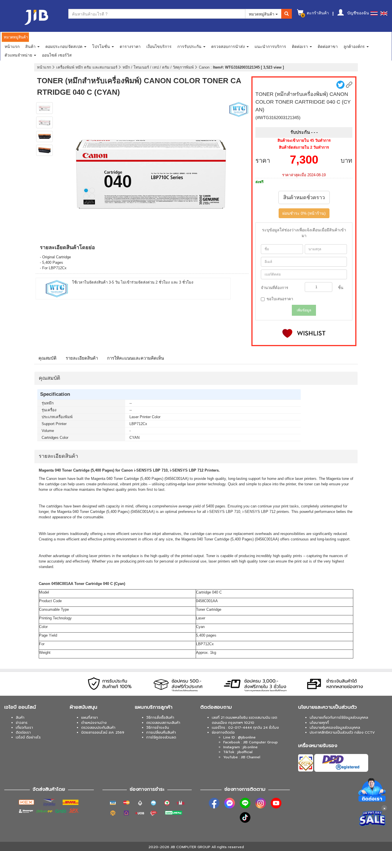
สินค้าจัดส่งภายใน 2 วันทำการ (304, 147)
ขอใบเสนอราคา (280, 299)
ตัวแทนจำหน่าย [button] (19, 55)
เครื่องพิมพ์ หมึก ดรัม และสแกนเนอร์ (87, 67)
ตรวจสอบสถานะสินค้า (163, 722)
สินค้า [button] (31, 46)
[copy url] (349, 84)
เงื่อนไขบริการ (159, 46)
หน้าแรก (12, 46)
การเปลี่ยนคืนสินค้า (161, 732)
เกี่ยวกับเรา (24, 727)
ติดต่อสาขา (328, 46)
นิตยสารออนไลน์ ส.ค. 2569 (102, 732)
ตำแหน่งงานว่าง (94, 722)
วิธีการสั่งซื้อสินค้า (160, 717)
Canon (205, 67)
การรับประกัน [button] (190, 46)
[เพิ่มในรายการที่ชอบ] (304, 333)
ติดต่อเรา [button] (300, 46)
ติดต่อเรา (23, 732)
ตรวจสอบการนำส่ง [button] (228, 46)
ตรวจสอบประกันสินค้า (98, 727)
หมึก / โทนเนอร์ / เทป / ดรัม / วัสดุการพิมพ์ (159, 67)
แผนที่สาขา (89, 717)
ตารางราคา (130, 46)
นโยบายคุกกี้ (319, 722)
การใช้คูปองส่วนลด (161, 737)
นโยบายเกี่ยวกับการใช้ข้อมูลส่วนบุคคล (339, 717)
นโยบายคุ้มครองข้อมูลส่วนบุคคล (335, 727)
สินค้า (20, 717)
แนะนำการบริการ (270, 46)
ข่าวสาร (22, 722)
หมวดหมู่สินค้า (262, 14)
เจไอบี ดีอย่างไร (28, 737)
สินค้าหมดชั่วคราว (304, 197)
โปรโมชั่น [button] (101, 46)
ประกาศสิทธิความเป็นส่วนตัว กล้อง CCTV (342, 732)
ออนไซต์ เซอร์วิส (57, 55)
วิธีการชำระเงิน (157, 727)
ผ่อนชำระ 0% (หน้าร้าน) (304, 213)
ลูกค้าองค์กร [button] (355, 46)
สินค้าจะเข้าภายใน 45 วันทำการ (304, 140)
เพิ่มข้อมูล (304, 310)
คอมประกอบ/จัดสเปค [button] (64, 46)
